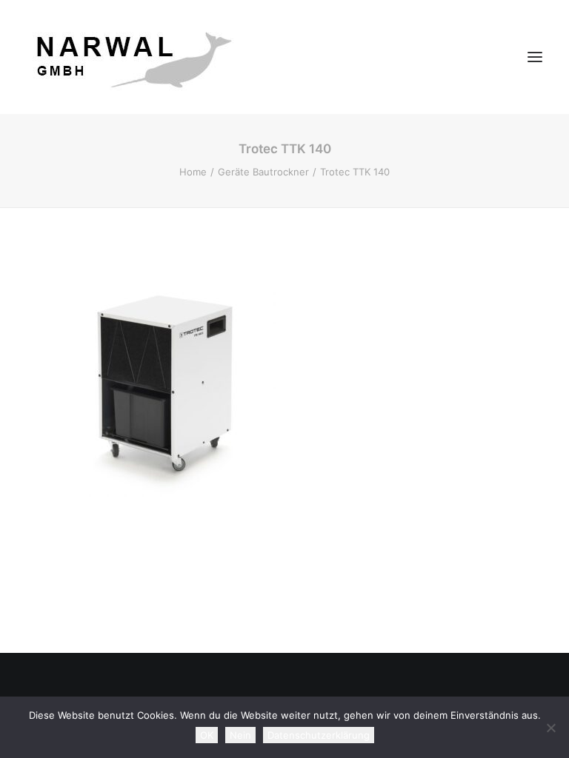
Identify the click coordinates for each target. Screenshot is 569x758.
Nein (240, 735)
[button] (535, 57)
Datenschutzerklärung (318, 735)
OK (206, 735)
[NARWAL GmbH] (130, 57)
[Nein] (550, 727)
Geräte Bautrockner (263, 172)
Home (193, 172)
